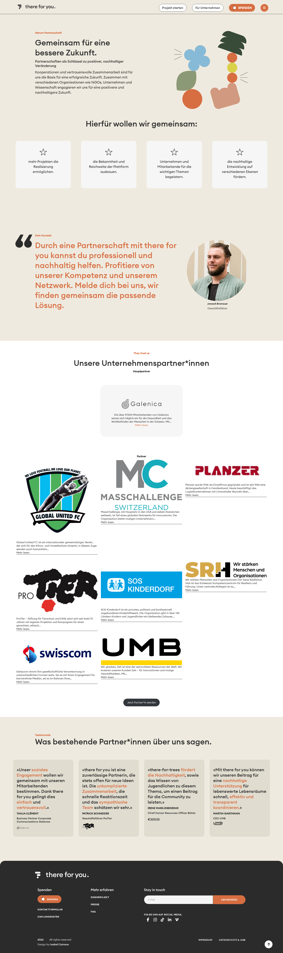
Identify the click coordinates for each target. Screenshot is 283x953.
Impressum (205, 939)
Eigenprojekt (100, 897)
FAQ (93, 911)
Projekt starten (172, 8)
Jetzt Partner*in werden (141, 702)
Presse (95, 904)
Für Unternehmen (207, 8)
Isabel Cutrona (59, 944)
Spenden (245, 8)
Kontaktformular (50, 909)
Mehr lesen (141, 425)
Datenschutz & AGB (232, 939)
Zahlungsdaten (48, 916)
